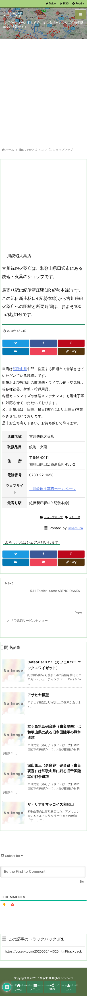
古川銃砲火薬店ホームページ (52, 489)
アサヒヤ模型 (38, 695)
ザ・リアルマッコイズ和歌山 (50, 804)
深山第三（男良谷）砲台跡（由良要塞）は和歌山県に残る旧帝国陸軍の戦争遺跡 (54, 771)
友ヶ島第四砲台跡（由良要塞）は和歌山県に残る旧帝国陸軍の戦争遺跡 (54, 732)
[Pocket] (43, 351)
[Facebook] (43, 343)
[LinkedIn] (15, 351)
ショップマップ (63, 149)
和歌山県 (20, 369)
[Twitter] (15, 343)
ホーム (9, 149)
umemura (75, 528)
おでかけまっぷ (33, 149)
